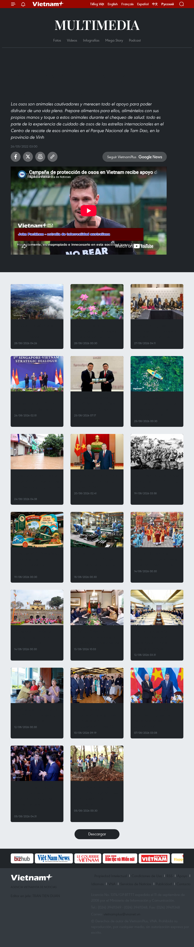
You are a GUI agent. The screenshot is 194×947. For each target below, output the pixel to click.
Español (143, 4)
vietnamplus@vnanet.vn (122, 914)
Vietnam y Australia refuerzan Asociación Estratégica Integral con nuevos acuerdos (155, 640)
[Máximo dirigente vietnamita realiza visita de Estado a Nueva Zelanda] (97, 607)
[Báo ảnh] (130, 858)
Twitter (28, 157)
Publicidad (164, 883)
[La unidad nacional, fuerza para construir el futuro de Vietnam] (157, 451)
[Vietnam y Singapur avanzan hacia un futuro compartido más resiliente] (37, 373)
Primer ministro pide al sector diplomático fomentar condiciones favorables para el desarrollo (34, 799)
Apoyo (182, 875)
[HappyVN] (162, 858)
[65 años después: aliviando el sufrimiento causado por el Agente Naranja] (37, 685)
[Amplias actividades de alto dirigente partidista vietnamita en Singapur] (97, 373)
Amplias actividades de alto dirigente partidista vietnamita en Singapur (94, 403)
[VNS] (30, 858)
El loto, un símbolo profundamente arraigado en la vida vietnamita (96, 331)
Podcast (135, 40)
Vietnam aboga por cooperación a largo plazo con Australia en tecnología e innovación (96, 718)
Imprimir (40, 157)
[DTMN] (96, 858)
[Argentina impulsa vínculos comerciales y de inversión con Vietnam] (157, 301)
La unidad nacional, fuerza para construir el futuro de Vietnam (157, 481)
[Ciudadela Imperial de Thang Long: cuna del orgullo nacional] (37, 607)
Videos (72, 40)
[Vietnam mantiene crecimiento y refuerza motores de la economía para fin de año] (97, 529)
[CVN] (63, 858)
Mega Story (114, 40)
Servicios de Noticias (135, 883)
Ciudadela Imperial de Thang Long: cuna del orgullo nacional (33, 637)
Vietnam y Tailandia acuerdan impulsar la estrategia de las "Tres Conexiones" (153, 718)
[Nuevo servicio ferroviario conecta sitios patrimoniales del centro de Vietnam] (37, 529)
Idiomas (97, 883)
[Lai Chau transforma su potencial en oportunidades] (37, 301)
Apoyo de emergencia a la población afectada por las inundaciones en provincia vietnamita (37, 484)
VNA (111, 883)
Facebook (16, 157)
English (113, 4)
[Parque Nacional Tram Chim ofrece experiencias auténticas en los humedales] (97, 763)
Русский (167, 4)
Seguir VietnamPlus (121, 156)
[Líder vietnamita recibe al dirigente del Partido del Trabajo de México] (97, 451)
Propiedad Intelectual (110, 875)
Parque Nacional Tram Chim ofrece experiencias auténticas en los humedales (96, 796)
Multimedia (97, 24)
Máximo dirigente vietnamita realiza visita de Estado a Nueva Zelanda (96, 637)
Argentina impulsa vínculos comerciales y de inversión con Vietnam (156, 331)
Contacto (183, 883)
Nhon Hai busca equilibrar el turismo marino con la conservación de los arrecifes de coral (156, 406)
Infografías (91, 40)
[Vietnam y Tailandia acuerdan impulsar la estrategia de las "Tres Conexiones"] (157, 685)
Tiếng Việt (97, 4)
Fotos (57, 40)
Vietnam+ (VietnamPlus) (48, 4)
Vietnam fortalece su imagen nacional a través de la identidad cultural (155, 559)
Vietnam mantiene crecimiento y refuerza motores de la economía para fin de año (94, 562)
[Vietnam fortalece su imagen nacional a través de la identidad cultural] (157, 529)
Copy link (52, 157)
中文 (155, 4)
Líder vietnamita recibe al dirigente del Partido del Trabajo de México (96, 481)
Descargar (97, 834)
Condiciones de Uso (147, 875)
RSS (169, 875)
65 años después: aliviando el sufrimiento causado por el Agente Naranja (37, 715)
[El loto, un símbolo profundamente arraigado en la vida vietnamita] (97, 301)
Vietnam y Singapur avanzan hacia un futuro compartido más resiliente (36, 403)
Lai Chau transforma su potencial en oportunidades (34, 331)
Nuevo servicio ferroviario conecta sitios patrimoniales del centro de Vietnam (36, 562)
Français (127, 4)
